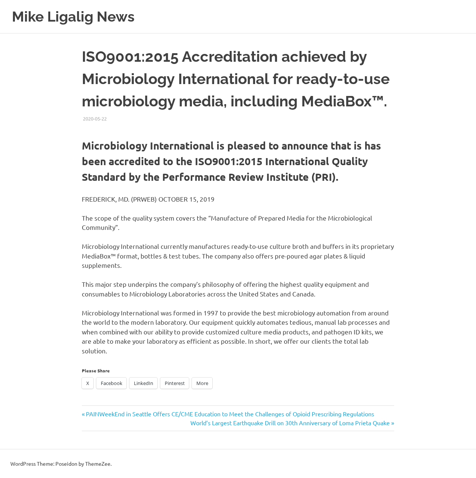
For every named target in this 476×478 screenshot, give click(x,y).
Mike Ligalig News (73, 16)
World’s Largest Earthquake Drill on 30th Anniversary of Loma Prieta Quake (290, 422)
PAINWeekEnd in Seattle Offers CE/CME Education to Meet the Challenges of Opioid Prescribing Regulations (230, 413)
